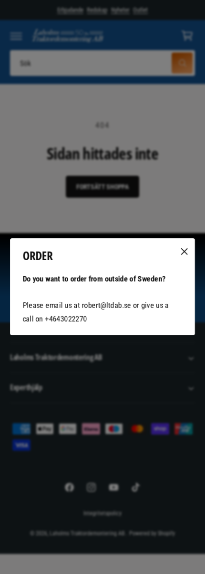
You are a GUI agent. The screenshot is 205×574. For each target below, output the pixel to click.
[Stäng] (184, 252)
